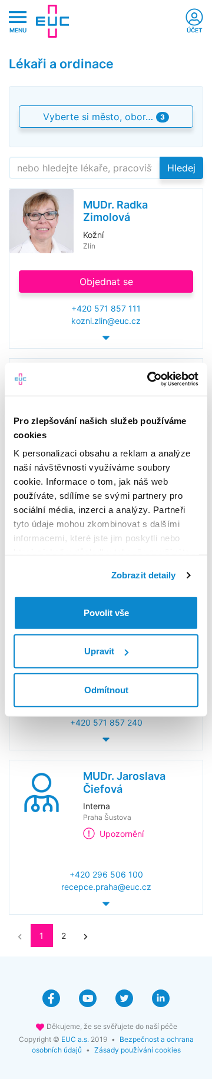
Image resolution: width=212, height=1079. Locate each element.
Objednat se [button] (106, 281)
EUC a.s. (75, 1039)
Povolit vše (106, 612)
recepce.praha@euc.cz (106, 887)
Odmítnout (106, 689)
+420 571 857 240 (106, 722)
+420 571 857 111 (106, 308)
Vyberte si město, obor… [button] (104, 117)
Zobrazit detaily (143, 575)
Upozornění (122, 834)
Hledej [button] (181, 168)
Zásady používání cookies (137, 1049)
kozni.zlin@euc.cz (106, 321)
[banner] (52, 21)
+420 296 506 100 (106, 874)
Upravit (99, 651)
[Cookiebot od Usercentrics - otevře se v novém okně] (149, 379)
